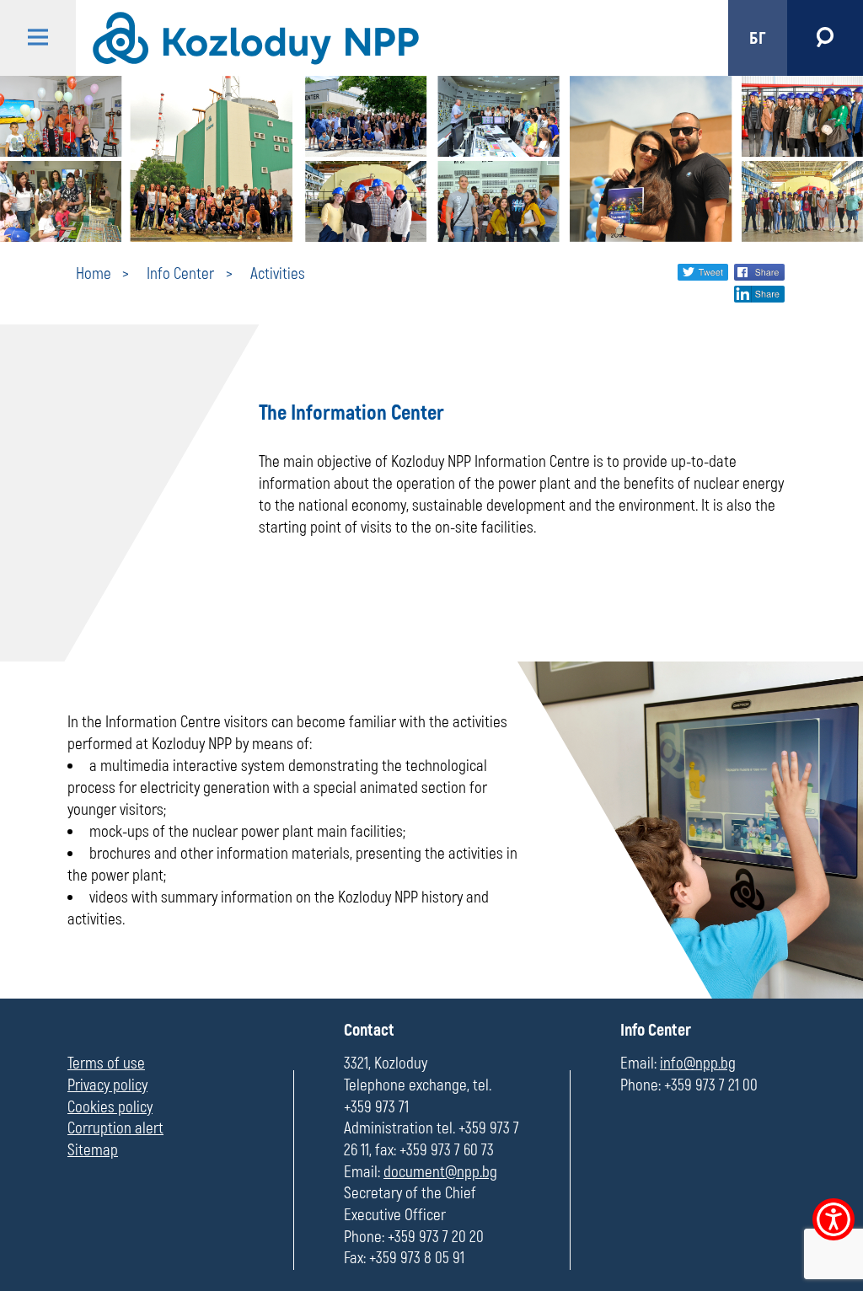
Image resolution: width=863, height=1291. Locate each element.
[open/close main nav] (38, 38)
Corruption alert (115, 1128)
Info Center (180, 274)
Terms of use (106, 1063)
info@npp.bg (698, 1063)
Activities (277, 274)
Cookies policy (110, 1107)
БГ (757, 38)
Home (93, 274)
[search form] (825, 38)
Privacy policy (107, 1085)
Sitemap (92, 1150)
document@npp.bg (440, 1172)
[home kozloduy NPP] (388, 38)
